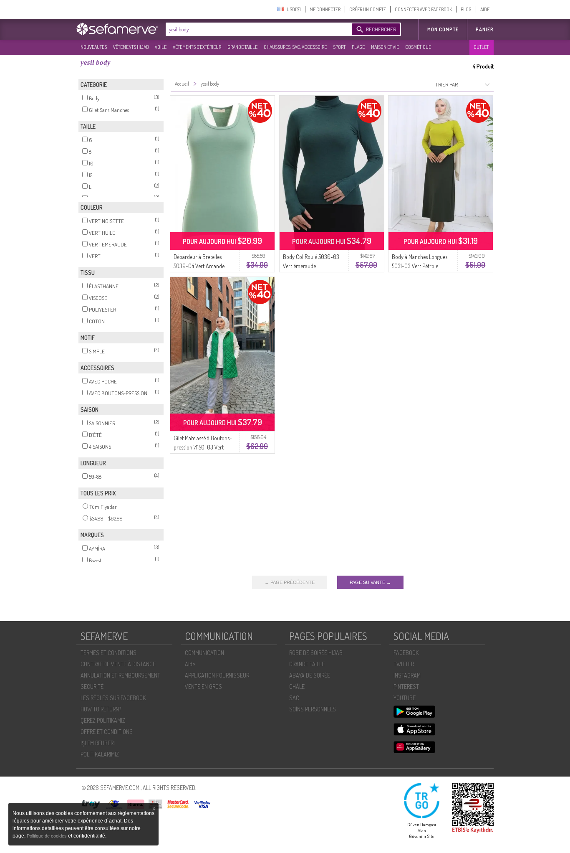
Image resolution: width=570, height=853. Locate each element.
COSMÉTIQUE (418, 47)
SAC (294, 697)
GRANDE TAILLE (242, 47)
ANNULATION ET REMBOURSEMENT (120, 675)
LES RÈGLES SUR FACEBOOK (113, 697)
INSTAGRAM (407, 675)
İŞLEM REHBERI (98, 742)
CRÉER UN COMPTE (367, 9)
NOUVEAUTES (94, 47)
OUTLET (481, 47)
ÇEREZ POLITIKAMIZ (103, 720)
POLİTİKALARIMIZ (100, 754)
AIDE (484, 9)
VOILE (160, 47)
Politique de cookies (47, 835)
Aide (190, 664)
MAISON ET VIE (385, 47)
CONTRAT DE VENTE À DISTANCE (118, 664)
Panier (485, 29)
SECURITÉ (92, 686)
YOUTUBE (404, 697)
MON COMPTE (443, 29)
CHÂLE (297, 686)
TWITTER (403, 664)
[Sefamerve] (118, 28)
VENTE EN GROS (203, 686)
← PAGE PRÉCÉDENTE (290, 582)
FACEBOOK (406, 652)
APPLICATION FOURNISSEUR (217, 675)
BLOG (466, 9)
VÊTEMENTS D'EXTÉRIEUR (197, 47)
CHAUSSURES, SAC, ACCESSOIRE (295, 47)
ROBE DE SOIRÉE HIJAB (316, 652)
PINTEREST (406, 686)
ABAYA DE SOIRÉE (309, 675)
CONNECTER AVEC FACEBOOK (423, 9)
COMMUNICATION (204, 652)
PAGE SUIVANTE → (370, 582)
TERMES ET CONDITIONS (108, 652)
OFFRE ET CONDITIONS (107, 731)
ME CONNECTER (325, 9)
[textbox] (257, 29)
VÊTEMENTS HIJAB (131, 47)
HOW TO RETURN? (101, 709)
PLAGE (358, 47)
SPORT (339, 47)
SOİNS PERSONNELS (312, 709)
